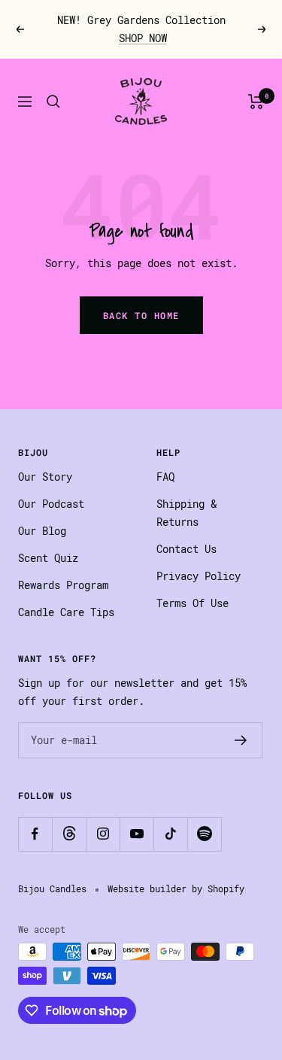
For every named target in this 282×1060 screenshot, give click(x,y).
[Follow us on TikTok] (170, 834)
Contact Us (186, 549)
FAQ (165, 477)
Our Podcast (51, 504)
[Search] (53, 101)
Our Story (45, 477)
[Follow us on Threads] (69, 834)
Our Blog (42, 531)
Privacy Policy (198, 576)
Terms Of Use (192, 603)
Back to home (141, 315)
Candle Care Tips (66, 612)
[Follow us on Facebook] (35, 834)
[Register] (241, 740)
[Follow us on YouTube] (136, 834)
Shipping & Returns (186, 513)
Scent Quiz (48, 558)
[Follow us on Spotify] (204, 834)
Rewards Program (63, 585)
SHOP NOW (143, 38)
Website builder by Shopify (176, 889)
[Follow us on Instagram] (103, 834)
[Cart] (256, 101)
